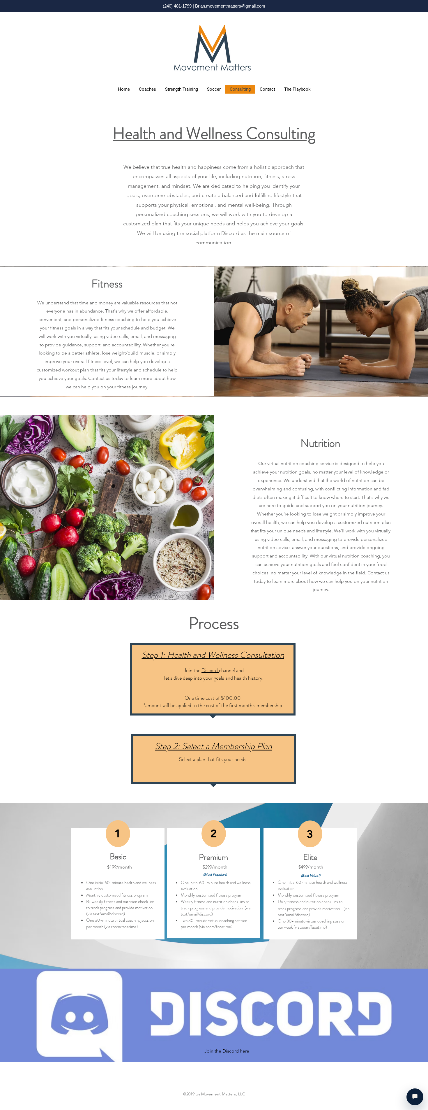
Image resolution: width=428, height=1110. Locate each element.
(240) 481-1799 (177, 5)
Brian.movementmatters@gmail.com (230, 5)
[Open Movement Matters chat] (414, 1096)
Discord (210, 670)
